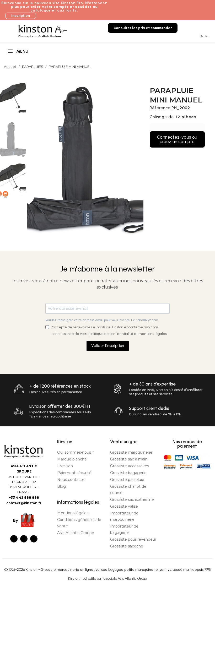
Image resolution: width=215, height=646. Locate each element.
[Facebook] (14, 538)
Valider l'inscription (107, 345)
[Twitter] (24, 538)
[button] (20, 16)
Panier (204, 36)
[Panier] (203, 27)
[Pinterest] (33, 538)
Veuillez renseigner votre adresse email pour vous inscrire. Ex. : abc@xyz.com (101, 320)
